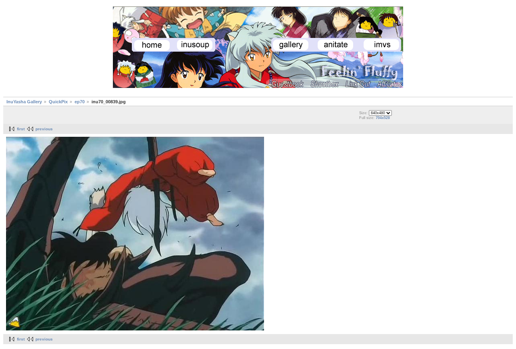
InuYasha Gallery (24, 101)
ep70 (80, 101)
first (21, 129)
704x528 (383, 118)
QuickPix (58, 101)
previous (44, 129)
